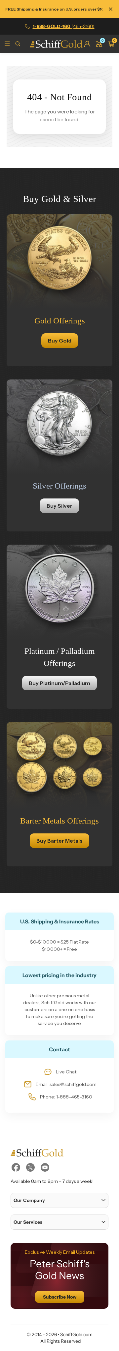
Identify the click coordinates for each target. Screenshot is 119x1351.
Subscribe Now (59, 1297)
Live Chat (66, 1072)
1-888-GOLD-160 (64, 26)
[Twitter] (30, 1167)
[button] (59, 1200)
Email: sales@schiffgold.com (66, 1084)
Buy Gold (59, 340)
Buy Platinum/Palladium (59, 683)
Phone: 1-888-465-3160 (66, 1097)
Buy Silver (59, 505)
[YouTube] (45, 1167)
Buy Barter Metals (59, 840)
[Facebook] (16, 1167)
